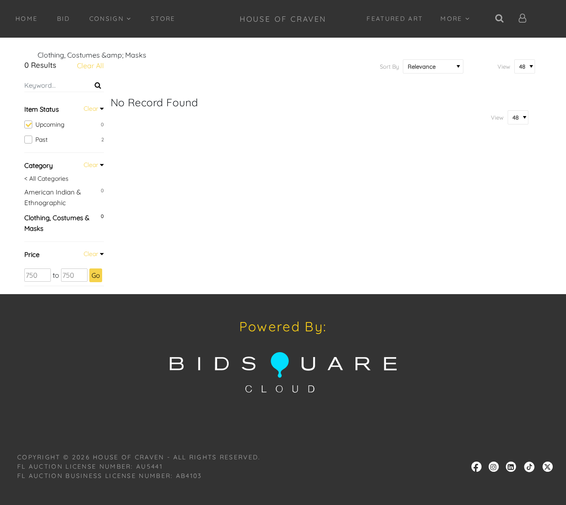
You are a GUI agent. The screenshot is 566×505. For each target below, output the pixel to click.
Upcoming (69, 124)
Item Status (41, 109)
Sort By (389, 66)
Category (38, 165)
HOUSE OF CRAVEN (283, 18)
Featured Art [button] (395, 19)
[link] (529, 466)
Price (31, 254)
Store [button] (163, 19)
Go (96, 275)
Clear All (90, 65)
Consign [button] (108, 19)
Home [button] (26, 19)
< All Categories (46, 178)
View (503, 66)
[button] (523, 19)
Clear (91, 109)
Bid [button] (63, 19)
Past (69, 140)
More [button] (452, 19)
